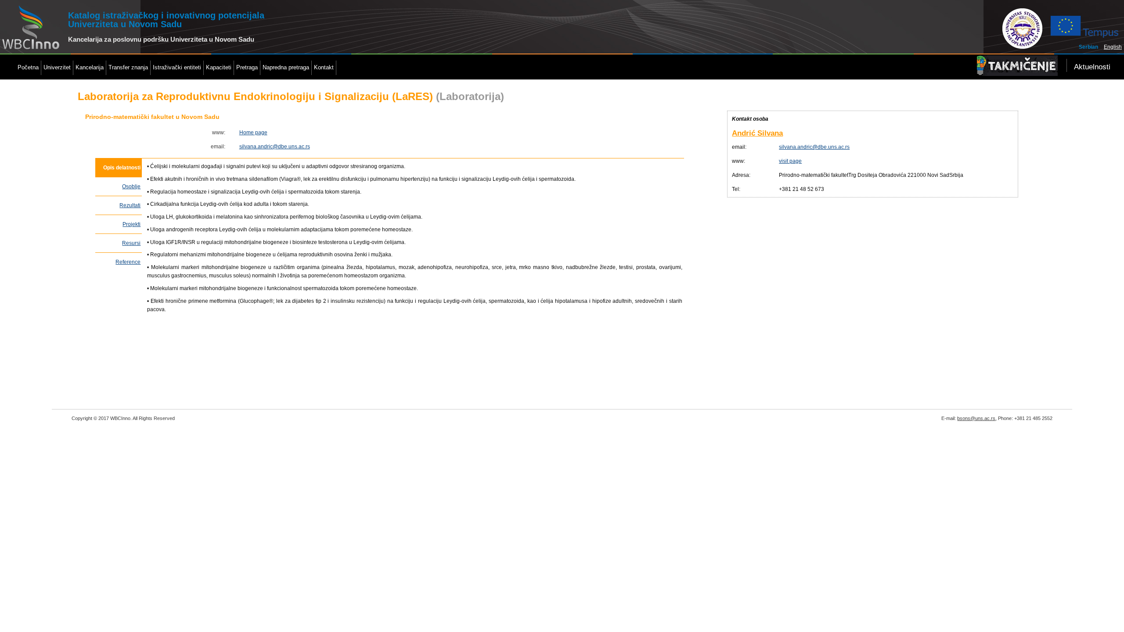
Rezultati (129, 205)
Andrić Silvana (757, 133)
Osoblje (131, 186)
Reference (127, 262)
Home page (253, 132)
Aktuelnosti (1092, 67)
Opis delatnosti (121, 168)
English (1113, 47)
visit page (790, 161)
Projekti (131, 224)
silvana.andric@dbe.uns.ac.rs (274, 147)
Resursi (131, 243)
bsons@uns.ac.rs (976, 418)
